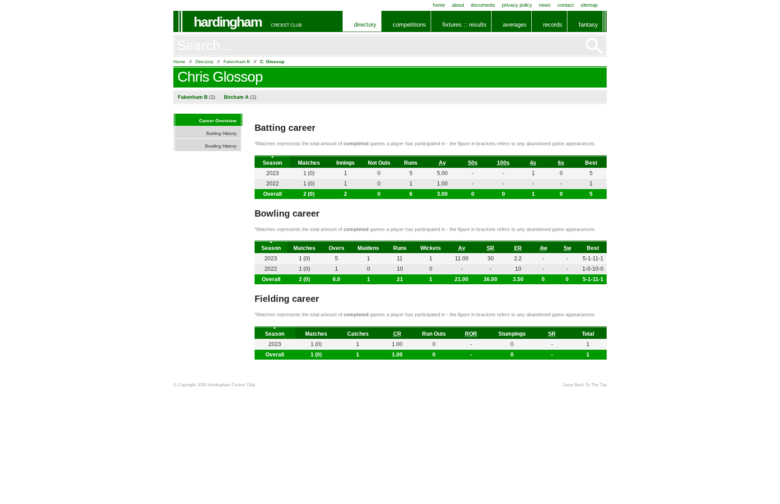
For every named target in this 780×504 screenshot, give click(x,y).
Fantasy (588, 24)
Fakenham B (236, 61)
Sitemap (589, 5)
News (545, 5)
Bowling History (221, 145)
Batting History (221, 133)
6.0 (336, 279)
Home (439, 5)
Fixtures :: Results (464, 24)
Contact (565, 5)
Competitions (409, 24)
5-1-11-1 (593, 279)
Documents (483, 5)
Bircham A (236, 97)
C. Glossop (272, 61)
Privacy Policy (517, 5)
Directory (365, 24)
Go (594, 46)
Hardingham (228, 21)
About (458, 5)
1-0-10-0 (593, 269)
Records (552, 24)
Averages (515, 24)
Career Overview (218, 120)
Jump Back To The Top (585, 385)
